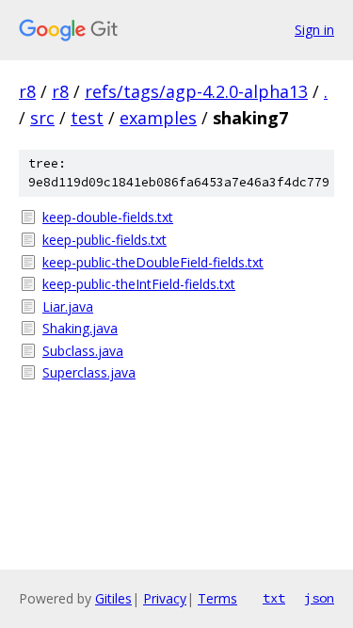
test (87, 117)
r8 (27, 91)
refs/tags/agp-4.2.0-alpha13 (196, 91)
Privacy (164, 598)
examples (158, 117)
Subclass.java (82, 351)
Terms (217, 598)
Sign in (314, 30)
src (42, 117)
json (319, 597)
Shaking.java (80, 328)
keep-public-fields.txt (104, 240)
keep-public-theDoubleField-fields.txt (153, 262)
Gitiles (113, 598)
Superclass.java (89, 372)
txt (274, 597)
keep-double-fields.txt (107, 217)
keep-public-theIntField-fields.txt (138, 284)
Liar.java (67, 306)
